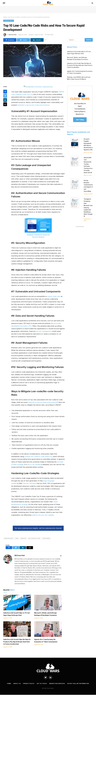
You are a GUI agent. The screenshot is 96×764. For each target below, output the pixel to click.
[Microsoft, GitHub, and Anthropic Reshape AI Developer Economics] (48, 602)
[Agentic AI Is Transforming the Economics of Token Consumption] (48, 629)
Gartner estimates (29, 483)
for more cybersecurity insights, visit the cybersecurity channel (38, 528)
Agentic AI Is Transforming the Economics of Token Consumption (45, 640)
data (16, 538)
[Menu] (4, 3)
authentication (8, 538)
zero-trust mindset (34, 464)
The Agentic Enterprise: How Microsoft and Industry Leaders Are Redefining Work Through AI (88, 207)
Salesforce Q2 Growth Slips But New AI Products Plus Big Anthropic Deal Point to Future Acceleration (16, 641)
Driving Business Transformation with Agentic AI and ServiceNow (89, 185)
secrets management (43, 331)
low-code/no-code (34, 538)
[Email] (5, 104)
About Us (17, 683)
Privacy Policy (28, 683)
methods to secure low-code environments (33, 105)
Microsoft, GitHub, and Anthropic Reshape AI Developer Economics (45, 614)
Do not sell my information (78, 683)
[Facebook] (5, 91)
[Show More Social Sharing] (46, 40)
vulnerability (46, 538)
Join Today (80, 119)
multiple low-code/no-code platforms (38, 456)
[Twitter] (5, 96)
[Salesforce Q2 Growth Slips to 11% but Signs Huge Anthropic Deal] (17, 602)
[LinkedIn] (5, 100)
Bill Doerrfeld (12, 34)
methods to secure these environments (42, 402)
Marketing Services (57, 683)
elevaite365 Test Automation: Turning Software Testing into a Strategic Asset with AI (88, 165)
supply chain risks (53, 296)
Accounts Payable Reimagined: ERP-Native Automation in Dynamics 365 (88, 144)
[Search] (92, 3)
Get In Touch (42, 683)
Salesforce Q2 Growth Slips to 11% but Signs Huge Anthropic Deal (16, 614)
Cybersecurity (8, 20)
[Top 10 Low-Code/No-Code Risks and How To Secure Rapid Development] (32, 63)
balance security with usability (43, 515)
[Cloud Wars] (48, 3)
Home (5, 17)
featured (23, 538)
